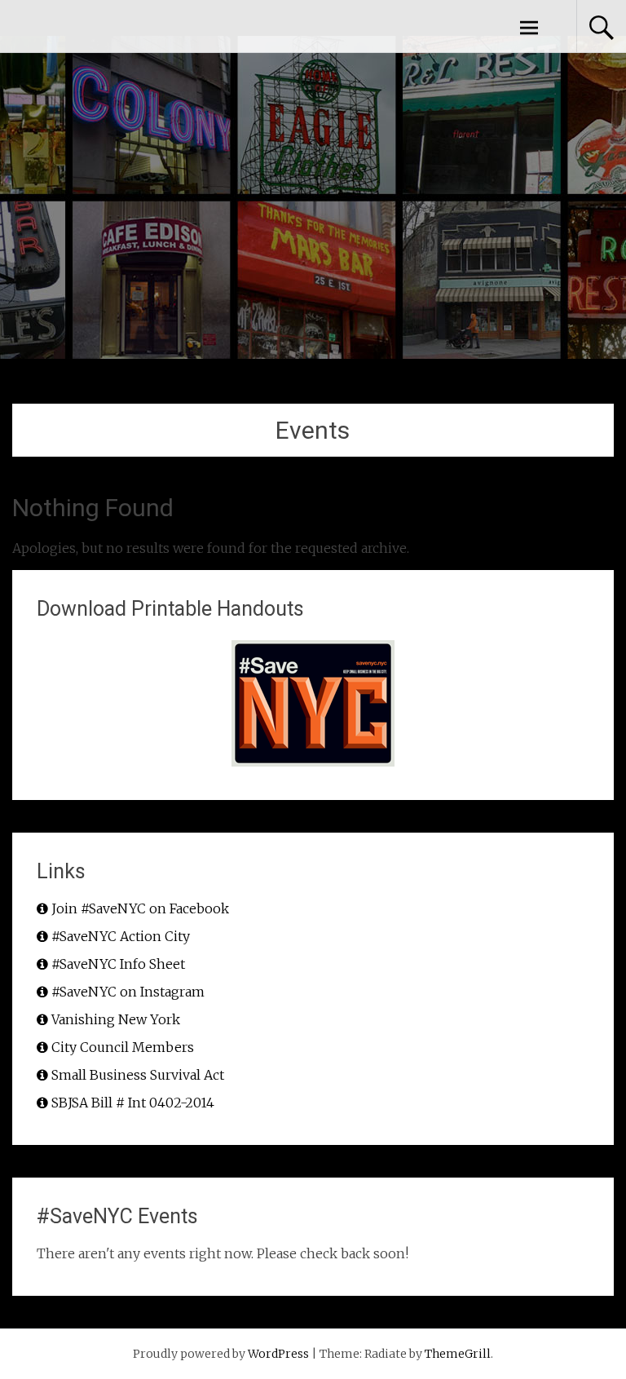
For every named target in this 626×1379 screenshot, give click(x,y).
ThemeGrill (458, 1353)
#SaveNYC (88, 26)
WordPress (278, 1353)
